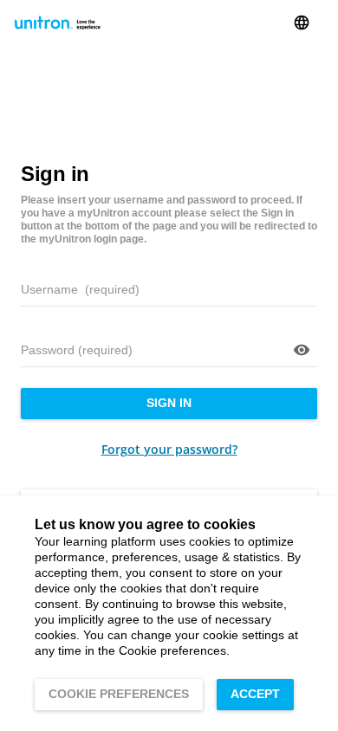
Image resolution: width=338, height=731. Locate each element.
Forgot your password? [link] (169, 449)
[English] (301, 22)
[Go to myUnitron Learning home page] (57, 22)
